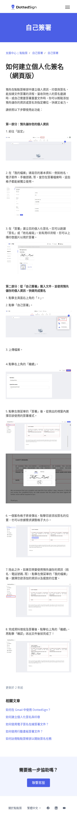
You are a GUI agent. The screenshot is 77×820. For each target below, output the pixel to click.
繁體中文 (33, 808)
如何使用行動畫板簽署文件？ (24, 731)
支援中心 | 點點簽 (17, 53)
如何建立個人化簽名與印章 (23, 717)
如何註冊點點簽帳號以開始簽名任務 (29, 739)
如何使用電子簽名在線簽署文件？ (27, 724)
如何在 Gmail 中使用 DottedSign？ (28, 710)
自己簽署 (37, 53)
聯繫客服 (38, 782)
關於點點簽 (15, 808)
